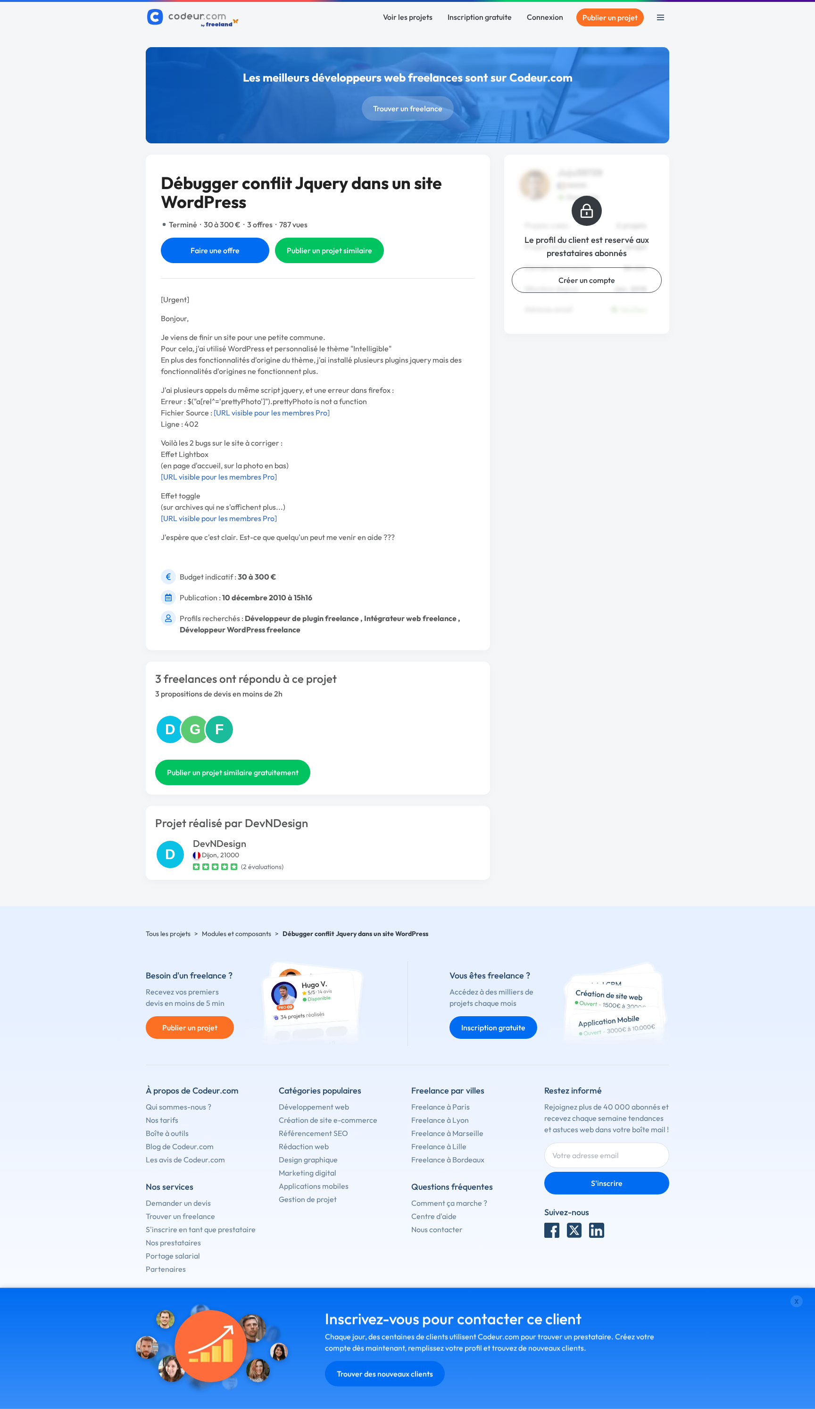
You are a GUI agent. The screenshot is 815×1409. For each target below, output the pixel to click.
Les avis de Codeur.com (185, 1159)
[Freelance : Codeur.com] (194, 17)
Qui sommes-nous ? (178, 1106)
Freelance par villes (447, 1090)
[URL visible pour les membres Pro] (272, 412)
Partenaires (166, 1269)
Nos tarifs (162, 1120)
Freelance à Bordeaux (447, 1159)
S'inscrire (607, 1183)
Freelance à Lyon (440, 1120)
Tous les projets (168, 933)
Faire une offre (215, 250)
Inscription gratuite (480, 17)
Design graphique (308, 1159)
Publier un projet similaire (329, 250)
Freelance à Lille (438, 1146)
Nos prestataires (173, 1242)
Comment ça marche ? (449, 1203)
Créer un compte (586, 280)
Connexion (545, 17)
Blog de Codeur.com (180, 1146)
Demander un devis (178, 1203)
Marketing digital (307, 1172)
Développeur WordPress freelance (240, 629)
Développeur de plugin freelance (302, 618)
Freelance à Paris (440, 1106)
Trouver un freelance (407, 108)
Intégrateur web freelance (410, 618)
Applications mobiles (314, 1186)
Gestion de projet (308, 1199)
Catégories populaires (320, 1090)
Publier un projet (610, 17)
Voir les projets (407, 17)
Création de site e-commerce (328, 1120)
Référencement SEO (313, 1133)
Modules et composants (236, 933)
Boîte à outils (167, 1133)
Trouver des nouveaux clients (385, 1373)
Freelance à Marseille (447, 1133)
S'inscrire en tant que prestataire (201, 1229)
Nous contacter (437, 1229)
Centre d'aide (434, 1216)
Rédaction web (304, 1146)
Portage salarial (173, 1255)
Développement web (314, 1106)
